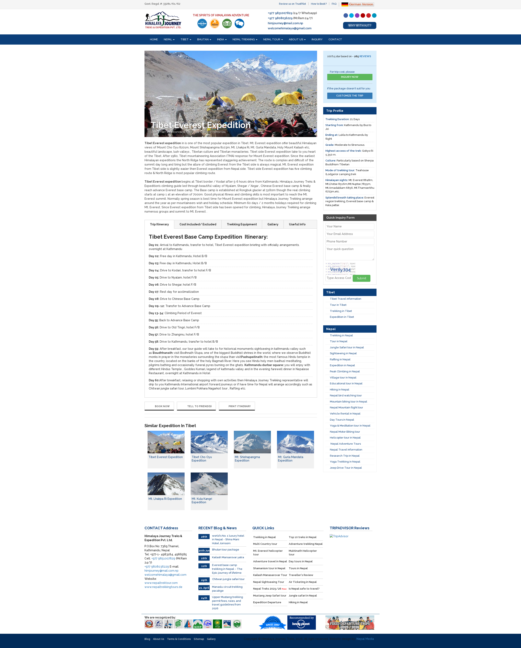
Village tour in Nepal (343, 377)
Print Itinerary (240, 406)
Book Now (162, 406)
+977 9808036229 (280, 18)
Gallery (272, 224)
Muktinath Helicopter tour (303, 552)
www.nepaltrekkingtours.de (163, 587)
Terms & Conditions (179, 639)
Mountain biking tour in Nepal (348, 401)
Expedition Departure (267, 602)
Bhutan (203, 39)
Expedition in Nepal (342, 365)
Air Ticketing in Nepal (303, 581)
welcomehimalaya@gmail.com (289, 28)
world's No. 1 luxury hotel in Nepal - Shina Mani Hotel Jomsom (228, 539)
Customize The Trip (349, 95)
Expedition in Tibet (180, 132)
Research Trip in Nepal (345, 455)
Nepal (168, 39)
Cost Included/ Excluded (198, 224)
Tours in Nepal (298, 568)
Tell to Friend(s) (199, 406)
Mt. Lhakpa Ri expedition (165, 498)
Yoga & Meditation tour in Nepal (350, 425)
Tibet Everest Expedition (166, 457)
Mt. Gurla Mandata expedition (290, 458)
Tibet (185, 39)
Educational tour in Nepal (346, 383)
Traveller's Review (301, 575)
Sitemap (199, 639)
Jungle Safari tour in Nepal (347, 347)
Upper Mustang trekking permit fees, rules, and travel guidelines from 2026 (227, 602)
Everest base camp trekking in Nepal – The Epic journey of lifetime (227, 569)
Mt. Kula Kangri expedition (202, 500)
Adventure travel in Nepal (270, 561)
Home (154, 39)
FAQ (334, 3)
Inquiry (317, 39)
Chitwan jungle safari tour (228, 579)
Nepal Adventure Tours (345, 443)
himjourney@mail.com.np (285, 23)
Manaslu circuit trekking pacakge (227, 588)
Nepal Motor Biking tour (345, 431)
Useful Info (297, 224)
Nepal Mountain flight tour (346, 407)
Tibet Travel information (345, 298)
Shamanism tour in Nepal (269, 568)
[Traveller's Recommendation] (239, 23)
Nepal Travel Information (346, 449)
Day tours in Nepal (301, 561)
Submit (361, 278)
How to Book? (319, 3)
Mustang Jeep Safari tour (269, 595)
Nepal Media (365, 638)
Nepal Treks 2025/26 (270, 588)
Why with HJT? (359, 25)
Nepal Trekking (244, 39)
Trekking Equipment (242, 224)
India (221, 39)
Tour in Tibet (338, 304)
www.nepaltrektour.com (161, 582)
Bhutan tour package (225, 549)
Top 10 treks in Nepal (302, 537)
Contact (335, 39)
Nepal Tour (272, 39)
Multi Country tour (265, 543)
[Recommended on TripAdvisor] (227, 23)
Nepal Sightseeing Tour (268, 581)
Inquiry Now (349, 77)
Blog (147, 639)
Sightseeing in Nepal (343, 353)
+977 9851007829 (280, 13)
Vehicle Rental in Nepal (345, 413)
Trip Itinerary (159, 224)
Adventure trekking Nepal (306, 543)
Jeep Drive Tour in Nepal (346, 467)
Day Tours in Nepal (342, 419)
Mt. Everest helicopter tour (268, 552)
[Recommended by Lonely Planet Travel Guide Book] (202, 23)
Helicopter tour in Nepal (345, 437)
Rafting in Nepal (340, 359)
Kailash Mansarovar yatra (228, 557)
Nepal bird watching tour (346, 395)
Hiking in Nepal (339, 389)
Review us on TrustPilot (292, 3)
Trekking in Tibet (341, 310)
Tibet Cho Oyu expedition (202, 458)
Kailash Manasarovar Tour (270, 575)
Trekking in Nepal (341, 335)
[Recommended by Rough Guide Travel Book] (214, 23)
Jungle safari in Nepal (303, 595)
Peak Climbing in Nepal (345, 371)
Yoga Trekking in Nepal (345, 461)
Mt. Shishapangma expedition (247, 458)
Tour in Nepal (338, 341)
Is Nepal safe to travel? (304, 588)
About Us (296, 39)
